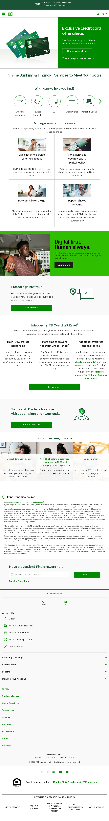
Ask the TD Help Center (20, 640)
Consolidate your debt (18, 459)
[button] (31, 308)
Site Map (6, 745)
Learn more (64, 265)
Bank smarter (91, 459)
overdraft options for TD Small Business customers (91, 375)
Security (6, 717)
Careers (6, 738)
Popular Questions (19, 581)
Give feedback (16, 647)
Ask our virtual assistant (21, 626)
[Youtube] (60, 772)
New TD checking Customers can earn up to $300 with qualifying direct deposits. (54, 462)
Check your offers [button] (77, 51)
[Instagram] (54, 772)
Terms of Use (8, 710)
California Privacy (10, 696)
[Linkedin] (67, 772)
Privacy (5, 689)
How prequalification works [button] (79, 59)
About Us (6, 724)
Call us (12, 619)
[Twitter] (42, 772)
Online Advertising (10, 703)
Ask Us (87, 574)
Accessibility (8, 731)
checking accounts (85, 362)
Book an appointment (19, 633)
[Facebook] (47, 772)
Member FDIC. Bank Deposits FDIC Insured (74, 782)
